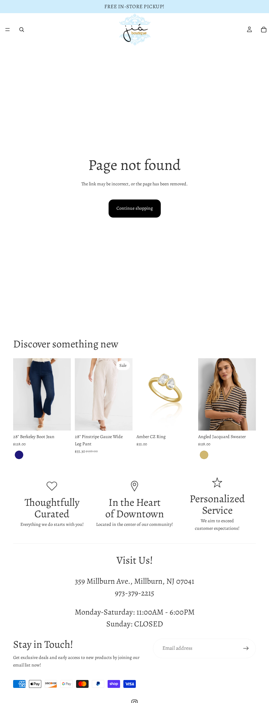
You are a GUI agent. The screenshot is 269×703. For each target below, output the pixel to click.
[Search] (21, 29)
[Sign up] (246, 648)
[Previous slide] (20, 394)
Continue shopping (134, 208)
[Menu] (7, 29)
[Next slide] (63, 394)
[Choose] (61, 420)
